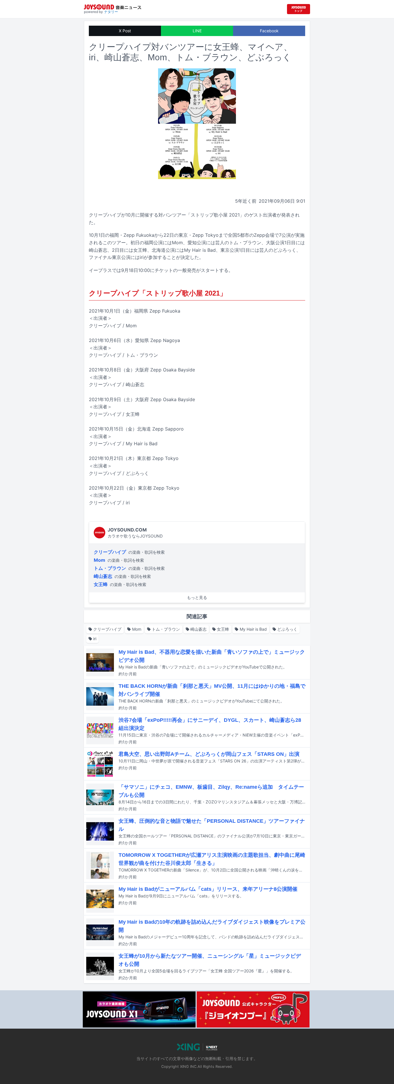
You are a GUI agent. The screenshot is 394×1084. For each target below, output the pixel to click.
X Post (125, 30)
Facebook (269, 30)
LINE (197, 30)
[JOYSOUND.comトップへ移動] (298, 9)
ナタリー (111, 12)
